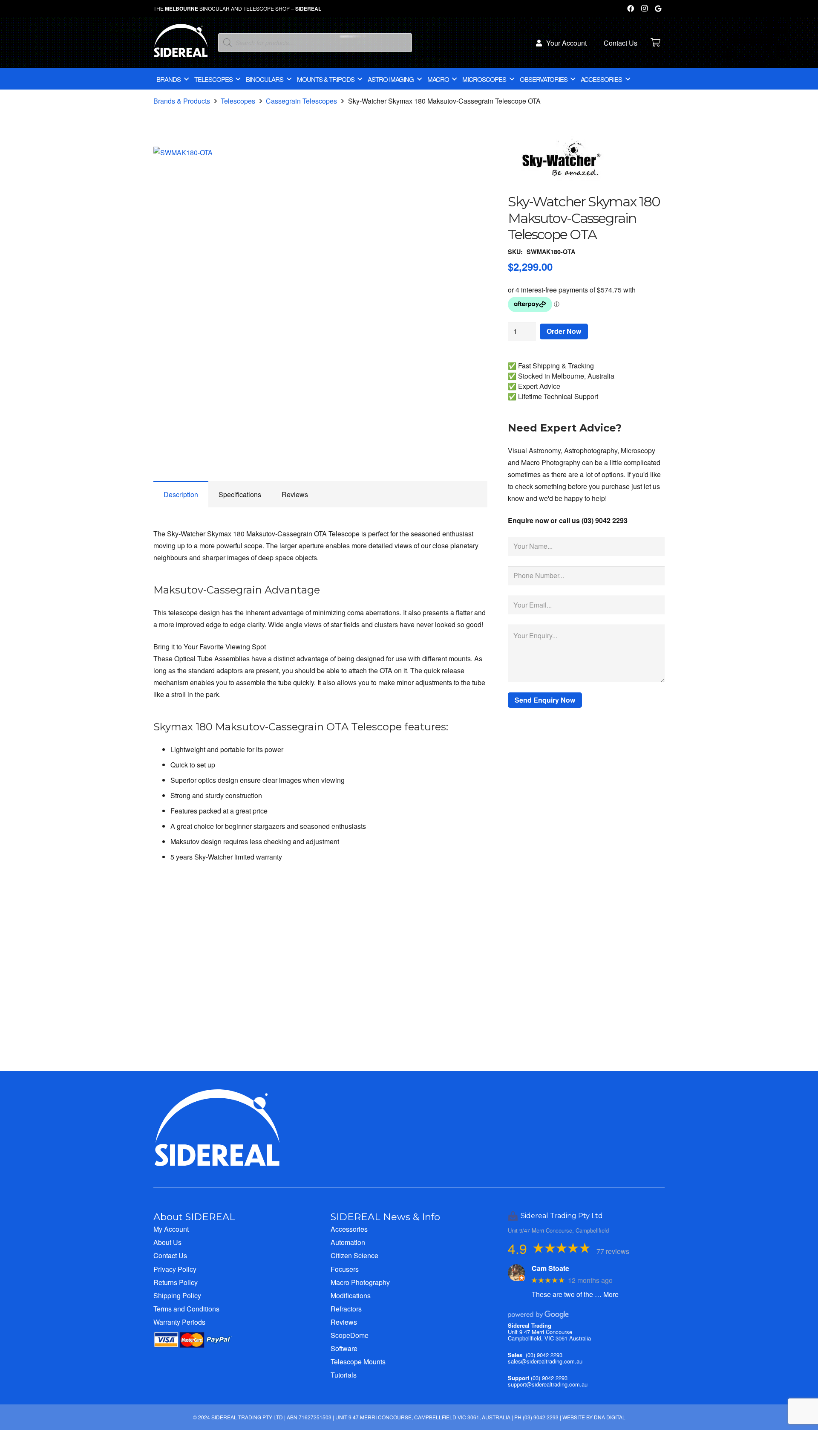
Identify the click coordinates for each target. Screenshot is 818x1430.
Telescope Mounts (358, 1361)
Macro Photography (360, 1282)
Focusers (345, 1269)
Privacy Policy (174, 1269)
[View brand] (563, 187)
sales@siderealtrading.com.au (545, 1361)
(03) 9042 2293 (544, 1355)
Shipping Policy (177, 1295)
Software (344, 1348)
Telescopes (238, 101)
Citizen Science (354, 1255)
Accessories (349, 1229)
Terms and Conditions (186, 1309)
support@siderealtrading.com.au (548, 1384)
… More (607, 1294)
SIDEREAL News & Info (385, 1217)
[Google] (658, 8)
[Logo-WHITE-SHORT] (180, 44)
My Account (171, 1229)
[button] (473, 160)
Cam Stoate (550, 1268)
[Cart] (655, 42)
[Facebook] (630, 8)
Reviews (344, 1322)
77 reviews (612, 1251)
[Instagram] (644, 8)
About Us (167, 1242)
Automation (348, 1242)
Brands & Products (181, 101)
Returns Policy (175, 1282)
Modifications (351, 1295)
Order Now (564, 331)
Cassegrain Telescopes (301, 101)
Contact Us (170, 1255)
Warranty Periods (179, 1322)
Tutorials (344, 1375)
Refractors (346, 1309)
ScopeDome (350, 1335)
